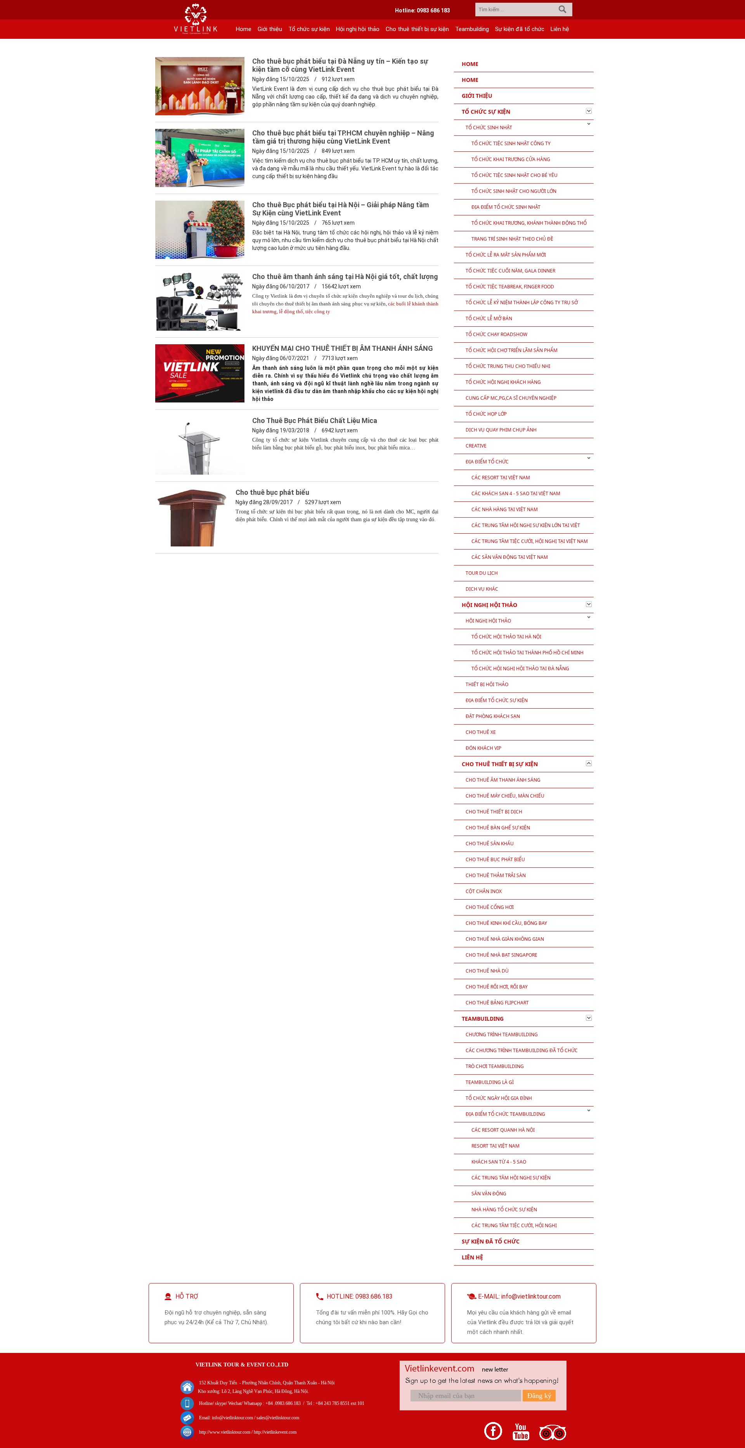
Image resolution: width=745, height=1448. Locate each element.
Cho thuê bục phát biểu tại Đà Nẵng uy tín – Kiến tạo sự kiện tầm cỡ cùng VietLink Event (340, 65)
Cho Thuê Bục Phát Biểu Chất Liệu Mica (314, 420)
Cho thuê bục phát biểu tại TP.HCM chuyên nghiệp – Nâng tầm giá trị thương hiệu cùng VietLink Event (343, 137)
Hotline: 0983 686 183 (422, 10)
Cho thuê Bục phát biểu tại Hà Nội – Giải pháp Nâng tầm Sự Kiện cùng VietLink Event (340, 209)
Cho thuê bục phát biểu (272, 492)
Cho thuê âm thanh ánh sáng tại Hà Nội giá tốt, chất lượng (345, 276)
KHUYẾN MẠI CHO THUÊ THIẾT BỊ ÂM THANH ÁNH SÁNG (342, 348)
